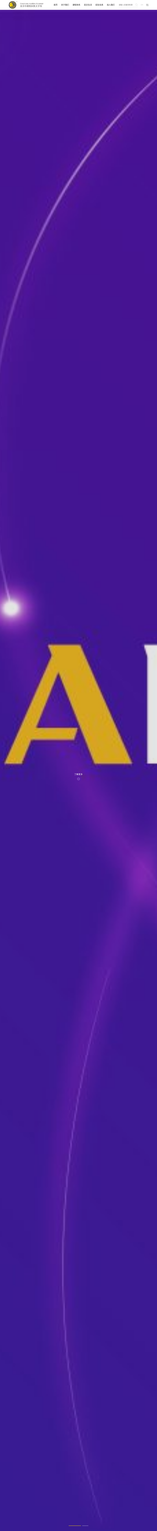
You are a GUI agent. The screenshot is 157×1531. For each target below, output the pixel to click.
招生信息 (99, 5)
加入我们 (111, 5)
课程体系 (76, 5)
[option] (78, 770)
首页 (56, 5)
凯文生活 (88, 5)
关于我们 (65, 5)
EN (142, 5)
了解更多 (78, 774)
